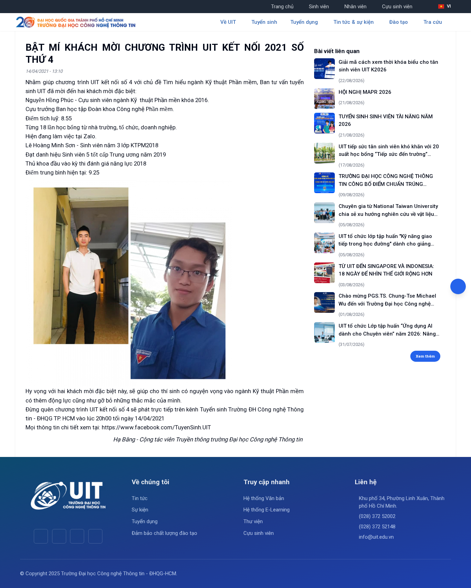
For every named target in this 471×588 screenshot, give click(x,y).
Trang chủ (282, 6)
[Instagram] (77, 536)
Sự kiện (140, 510)
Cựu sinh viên (397, 6)
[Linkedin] (95, 536)
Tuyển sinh (264, 22)
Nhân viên (355, 6)
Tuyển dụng (145, 521)
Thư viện (253, 521)
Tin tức (140, 498)
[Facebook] (41, 536)
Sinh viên (319, 6)
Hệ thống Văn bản (263, 498)
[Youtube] (59, 536)
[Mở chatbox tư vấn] (458, 286)
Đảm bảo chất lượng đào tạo (164, 533)
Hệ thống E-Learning (266, 510)
